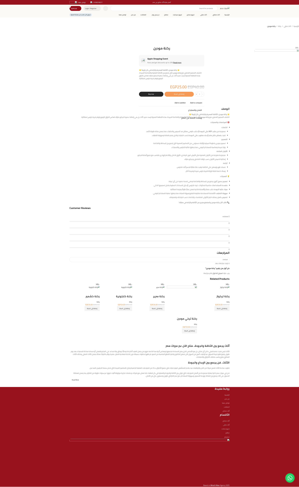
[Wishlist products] (105, 8)
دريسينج (227, 436)
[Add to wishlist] (227, 292)
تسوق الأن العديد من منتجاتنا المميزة (81, 15)
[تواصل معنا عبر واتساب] (290, 478)
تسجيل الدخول (218, 273)
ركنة (279, 26)
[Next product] (140, 26)
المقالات (227, 406)
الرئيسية (296, 26)
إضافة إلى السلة (179, 94)
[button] (222, 308)
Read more (177, 62)
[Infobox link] (96, 2)
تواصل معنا (226, 403)
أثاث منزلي (226, 424)
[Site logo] (225, 8)
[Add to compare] (227, 314)
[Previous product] (145, 26)
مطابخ (227, 432)
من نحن (227, 398)
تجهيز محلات (225, 428)
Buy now (151, 94)
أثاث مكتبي (226, 410)
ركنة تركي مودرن (187, 318)
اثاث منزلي (287, 26)
